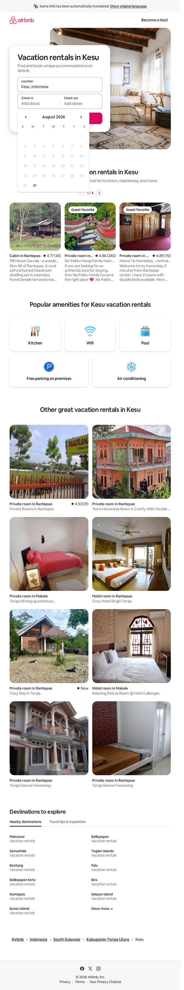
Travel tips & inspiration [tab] (67, 822)
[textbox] (38, 103)
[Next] (99, 193)
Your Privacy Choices (105, 982)
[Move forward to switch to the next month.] (81, 117)
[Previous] (81, 193)
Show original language (128, 6)
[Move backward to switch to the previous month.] (25, 117)
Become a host (154, 20)
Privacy (64, 982)
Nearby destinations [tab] (25, 822)
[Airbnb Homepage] (22, 20)
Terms (80, 982)
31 (34, 185)
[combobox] (59, 87)
